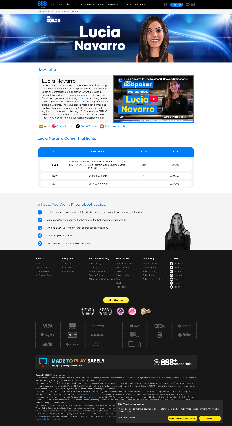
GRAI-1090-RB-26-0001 (94, 394)
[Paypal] (47, 335)
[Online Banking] (97, 326)
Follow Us (174, 258)
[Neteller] (97, 335)
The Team (127, 4)
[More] (97, 344)
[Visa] (47, 325)
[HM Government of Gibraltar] (184, 326)
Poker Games (71, 4)
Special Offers (87, 4)
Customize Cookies (126, 417)
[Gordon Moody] (184, 335)
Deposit (100, 4)
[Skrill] (47, 344)
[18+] (159, 335)
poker (81, 98)
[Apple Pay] (72, 335)
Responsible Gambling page (47, 419)
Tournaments (113, 4)
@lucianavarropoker (115, 126)
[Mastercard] (72, 326)
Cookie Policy (124, 412)
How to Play (56, 4)
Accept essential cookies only (182, 418)
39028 (105, 381)
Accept (210, 418)
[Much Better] (72, 344)
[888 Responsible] (134, 335)
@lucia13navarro (65, 126)
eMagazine (140, 4)
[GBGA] (159, 326)
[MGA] (134, 326)
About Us (39, 258)
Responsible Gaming (99, 258)
